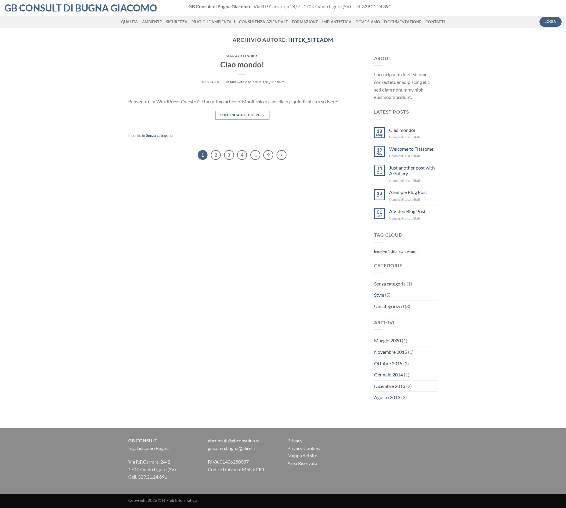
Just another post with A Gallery (412, 170)
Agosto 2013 (387, 397)
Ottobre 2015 (388, 363)
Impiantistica (336, 21)
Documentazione (402, 21)
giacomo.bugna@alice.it (231, 448)
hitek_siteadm (310, 39)
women (412, 251)
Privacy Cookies (303, 448)
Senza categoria (242, 56)
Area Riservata (302, 463)
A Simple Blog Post (408, 192)
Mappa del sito (302, 455)
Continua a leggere (242, 115)
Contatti (435, 21)
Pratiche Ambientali (213, 21)
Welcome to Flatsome (411, 149)
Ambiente (152, 21)
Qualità (129, 21)
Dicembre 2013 (389, 386)
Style (379, 295)
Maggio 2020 (387, 340)
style (402, 251)
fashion (393, 251)
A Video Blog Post (407, 211)
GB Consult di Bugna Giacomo (80, 8)
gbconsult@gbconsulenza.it (235, 440)
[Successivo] (282, 155)
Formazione (305, 21)
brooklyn (380, 251)
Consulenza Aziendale (263, 21)
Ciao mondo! (242, 64)
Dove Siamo (368, 21)
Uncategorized (389, 306)
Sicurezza (176, 21)
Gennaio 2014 (388, 374)
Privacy (294, 440)
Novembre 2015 (390, 352)
